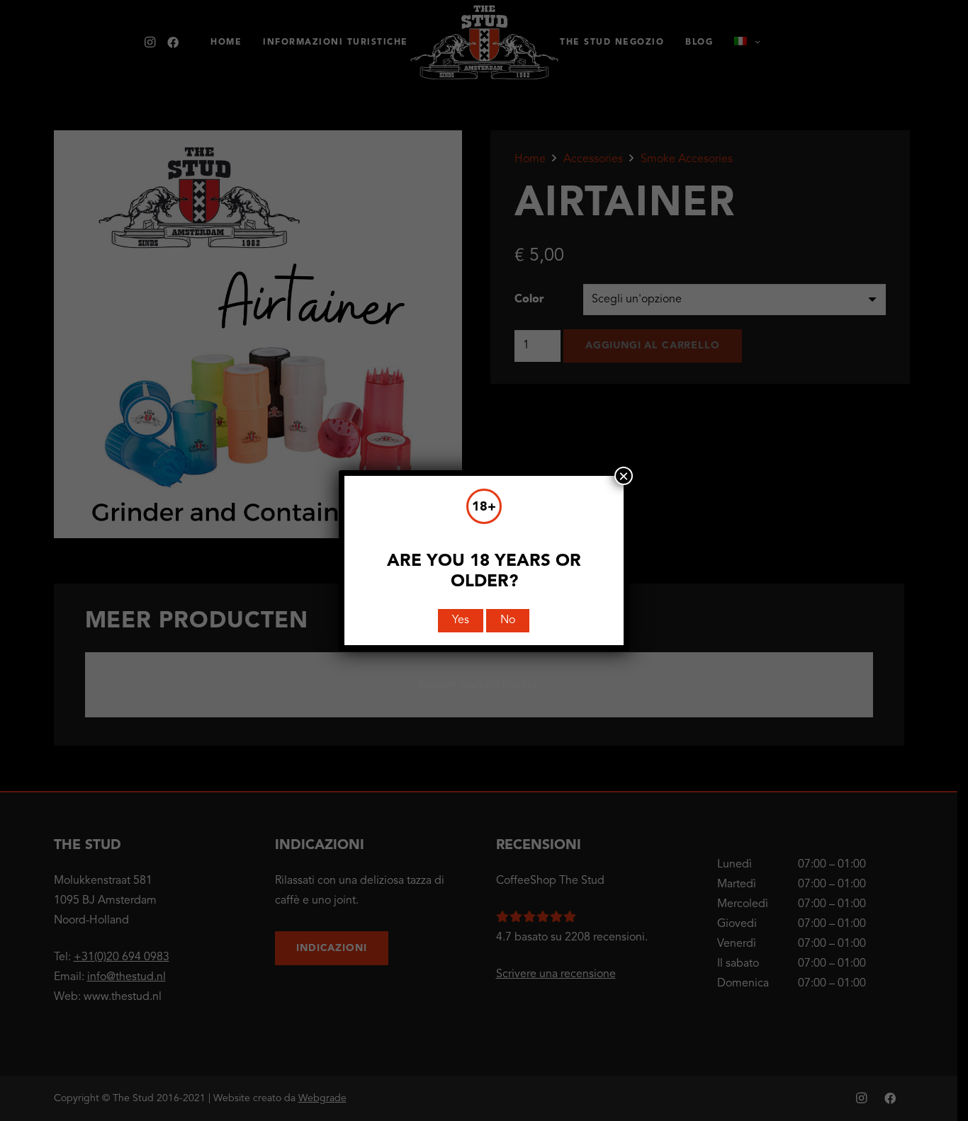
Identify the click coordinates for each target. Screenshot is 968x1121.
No (507, 620)
